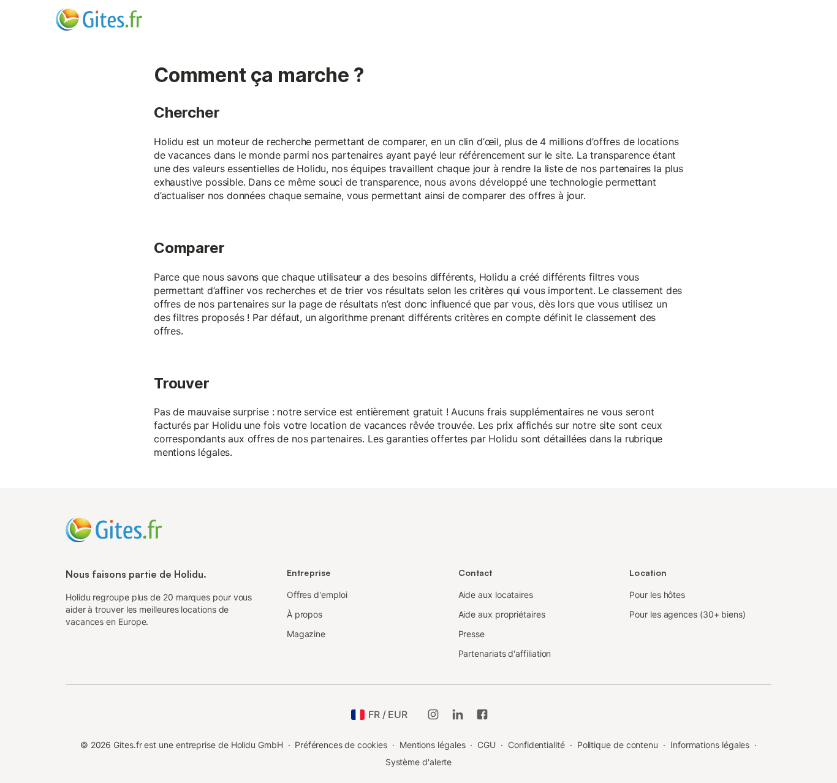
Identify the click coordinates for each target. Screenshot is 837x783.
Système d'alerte (418, 762)
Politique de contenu (617, 745)
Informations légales (709, 745)
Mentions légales (433, 745)
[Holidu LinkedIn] (458, 714)
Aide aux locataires (495, 594)
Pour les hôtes (657, 594)
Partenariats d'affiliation (504, 653)
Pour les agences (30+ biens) (687, 614)
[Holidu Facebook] (482, 714)
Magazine (306, 634)
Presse (471, 634)
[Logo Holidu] (116, 20)
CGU (486, 745)
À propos (304, 614)
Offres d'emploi (317, 594)
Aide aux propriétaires (501, 614)
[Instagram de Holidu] (433, 714)
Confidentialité (536, 745)
